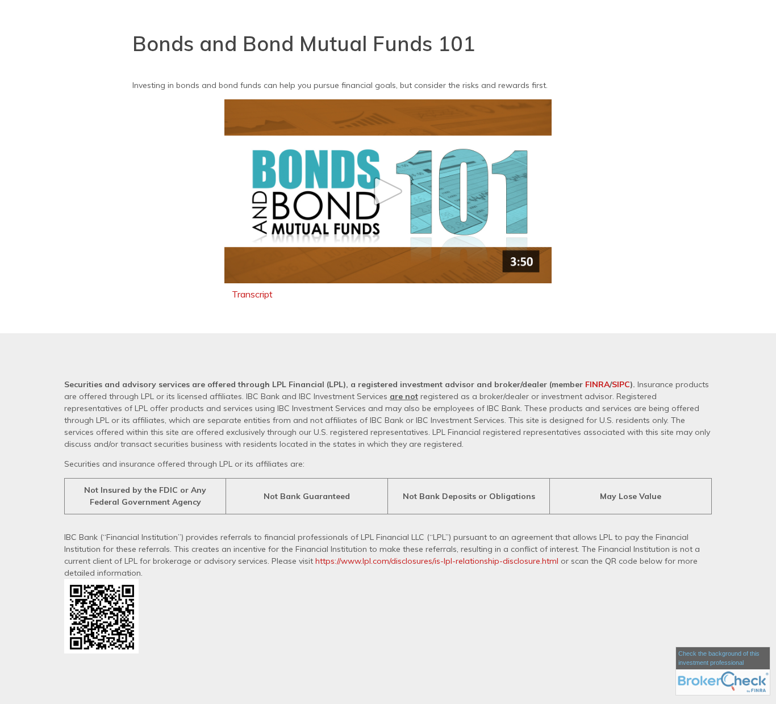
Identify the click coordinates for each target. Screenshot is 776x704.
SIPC (621, 384)
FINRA (597, 384)
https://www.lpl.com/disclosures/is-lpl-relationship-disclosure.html (436, 561)
